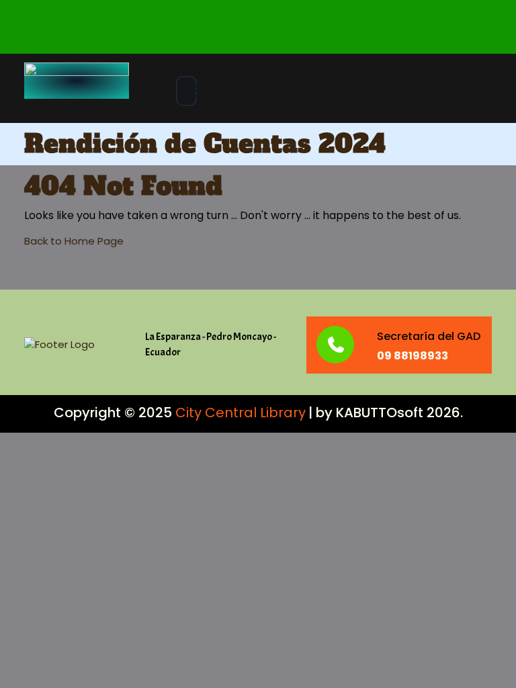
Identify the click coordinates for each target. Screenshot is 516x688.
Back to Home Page (74, 241)
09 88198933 (412, 355)
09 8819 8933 (312, 123)
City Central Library (240, 412)
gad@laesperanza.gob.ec (101, 123)
